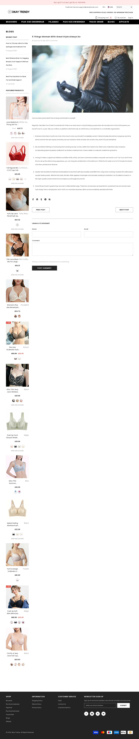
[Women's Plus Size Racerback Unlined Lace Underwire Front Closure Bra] (17, 290)
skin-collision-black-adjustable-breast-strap (17, 270)
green (19, 446)
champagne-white (13, 179)
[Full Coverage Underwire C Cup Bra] (17, 554)
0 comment (53, 40)
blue (15, 492)
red (23, 622)
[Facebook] (33, 199)
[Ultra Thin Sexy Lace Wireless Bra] (17, 375)
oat (21, 179)
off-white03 (19, 316)
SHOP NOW (81, 2)
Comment (36, 241)
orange (21, 400)
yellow (17, 400)
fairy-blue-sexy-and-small (17, 224)
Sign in (130, 18)
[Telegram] (45, 199)
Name (34, 229)
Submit (123, 705)
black (13, 400)
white (19, 358)
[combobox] (123, 7)
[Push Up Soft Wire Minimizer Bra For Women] (17, 596)
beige (11, 446)
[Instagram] (92, 714)
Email (86, 229)
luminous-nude (10, 179)
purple (19, 492)
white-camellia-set (11, 133)
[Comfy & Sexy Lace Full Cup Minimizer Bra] (17, 639)
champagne (23, 446)
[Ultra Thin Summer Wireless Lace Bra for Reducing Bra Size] (17, 466)
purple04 (15, 316)
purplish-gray (23, 664)
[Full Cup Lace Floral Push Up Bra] (17, 199)
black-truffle (23, 133)
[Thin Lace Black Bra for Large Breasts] (17, 245)
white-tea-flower (15, 133)
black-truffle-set (19, 133)
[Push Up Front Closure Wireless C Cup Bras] (17, 421)
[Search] (124, 7)
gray (17, 179)
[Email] (49, 199)
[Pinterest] (37, 199)
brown (15, 358)
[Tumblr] (41, 199)
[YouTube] (103, 714)
